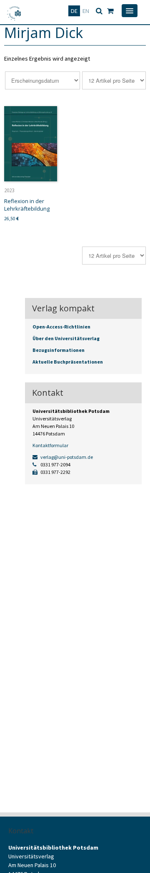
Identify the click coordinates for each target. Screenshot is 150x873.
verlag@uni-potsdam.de (66, 457)
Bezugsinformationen (58, 350)
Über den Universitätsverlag (66, 338)
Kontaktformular (50, 445)
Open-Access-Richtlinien (61, 326)
